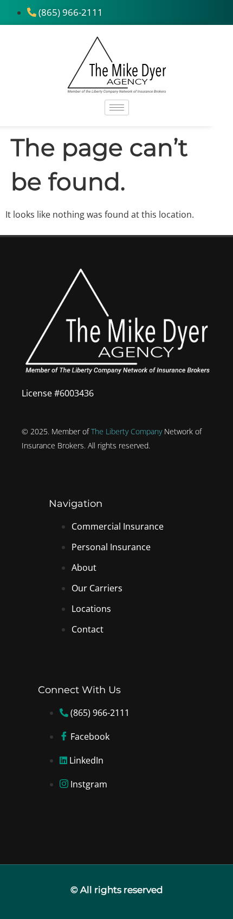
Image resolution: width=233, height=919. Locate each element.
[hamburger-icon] (117, 107)
